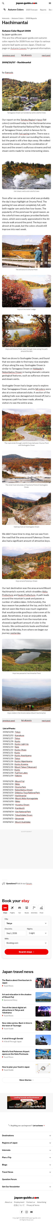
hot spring (24, 133)
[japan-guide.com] (26, 3)
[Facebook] (22, 1212)
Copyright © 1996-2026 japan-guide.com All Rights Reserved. (27, 1219)
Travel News (7, 1172)
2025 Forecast (31, 10)
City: (6, 919)
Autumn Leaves (18, 48)
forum (29, 883)
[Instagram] (26, 1212)
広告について (19, 1205)
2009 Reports (31, 18)
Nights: (30, 929)
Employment (19, 1202)
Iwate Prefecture (26, 595)
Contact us (30, 1202)
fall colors (40, 389)
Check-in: (8, 929)
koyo (39, 119)
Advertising (41, 1202)
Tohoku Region (28, 119)
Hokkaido (37, 368)
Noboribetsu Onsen (12, 372)
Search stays (25, 952)
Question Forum (9, 1179)
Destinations (8, 1135)
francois (9, 72)
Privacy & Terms (33, 1205)
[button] (50, 1135)
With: (7, 938)
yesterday (15, 633)
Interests (5, 18)
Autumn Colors (18, 18)
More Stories (25, 1080)
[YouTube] (31, 1212)
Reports (43, 10)
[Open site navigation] (50, 3)
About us (8, 1202)
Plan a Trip (6, 1157)
